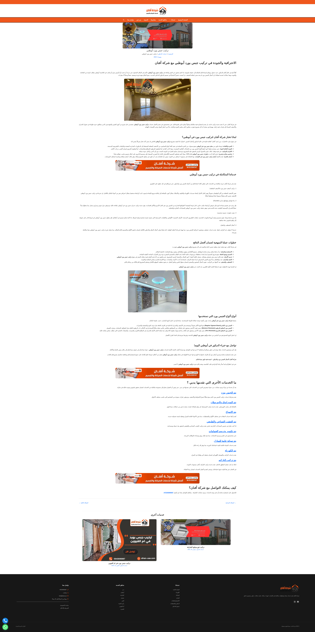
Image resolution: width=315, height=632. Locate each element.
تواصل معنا (130, 20)
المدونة (146, 20)
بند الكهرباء (230, 450)
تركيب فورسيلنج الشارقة (195, 547)
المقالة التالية (83, 503)
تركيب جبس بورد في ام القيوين (119, 563)
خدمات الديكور (200, 549)
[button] (170, 19)
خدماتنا (173, 20)
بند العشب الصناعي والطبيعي (221, 421)
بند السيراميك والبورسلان (223, 402)
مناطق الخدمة (163, 20)
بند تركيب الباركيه (227, 460)
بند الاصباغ (231, 412)
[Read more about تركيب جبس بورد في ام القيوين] (119, 540)
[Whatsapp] (5, 627)
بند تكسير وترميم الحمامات (222, 431)
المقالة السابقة (231, 503)
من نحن (138, 20)
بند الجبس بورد (228, 392)
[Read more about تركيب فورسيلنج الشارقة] (196, 532)
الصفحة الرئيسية (183, 20)
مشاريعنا (153, 20)
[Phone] (5, 621)
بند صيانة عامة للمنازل (225, 441)
